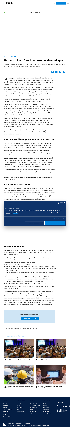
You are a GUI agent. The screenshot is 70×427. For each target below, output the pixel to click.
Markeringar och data (35, 405)
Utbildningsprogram (47, 413)
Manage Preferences (34, 223)
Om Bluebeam (20, 407)
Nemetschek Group (45, 425)
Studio (27, 258)
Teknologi (35, 328)
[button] (52, 72)
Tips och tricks (10, 56)
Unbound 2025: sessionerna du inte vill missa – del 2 (17, 359)
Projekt (5, 407)
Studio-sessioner (27, 328)
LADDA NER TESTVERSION (30, 318)
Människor (5, 405)
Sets (44, 101)
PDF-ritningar (18, 78)
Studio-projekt (18, 328)
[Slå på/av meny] (68, 3)
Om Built (19, 403)
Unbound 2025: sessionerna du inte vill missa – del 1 (49, 359)
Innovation (5, 403)
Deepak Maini (8, 99)
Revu (12, 328)
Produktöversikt (33, 403)
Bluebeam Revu (8, 101)
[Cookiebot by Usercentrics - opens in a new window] (59, 203)
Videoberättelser (7, 416)
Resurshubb (46, 411)
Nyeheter (19, 405)
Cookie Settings (58, 218)
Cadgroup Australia (36, 99)
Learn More (15, 213)
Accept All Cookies (54, 223)
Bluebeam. (19, 425)
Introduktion (33, 411)
